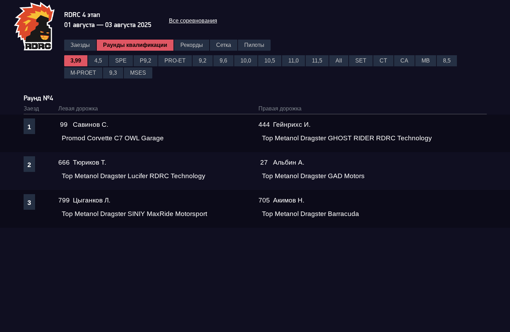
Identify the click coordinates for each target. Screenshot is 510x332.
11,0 (293, 61)
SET (360, 61)
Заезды (80, 45)
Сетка (223, 45)
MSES (138, 73)
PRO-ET (175, 61)
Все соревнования (193, 21)
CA (404, 61)
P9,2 (145, 61)
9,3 (113, 73)
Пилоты (254, 45)
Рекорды (191, 45)
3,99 (75, 61)
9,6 (223, 61)
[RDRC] (39, 25)
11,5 (317, 61)
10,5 (269, 61)
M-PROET (83, 73)
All (338, 61)
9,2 (202, 61)
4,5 (98, 61)
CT (383, 61)
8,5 (447, 61)
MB (426, 61)
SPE (121, 61)
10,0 (245, 61)
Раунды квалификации (135, 45)
